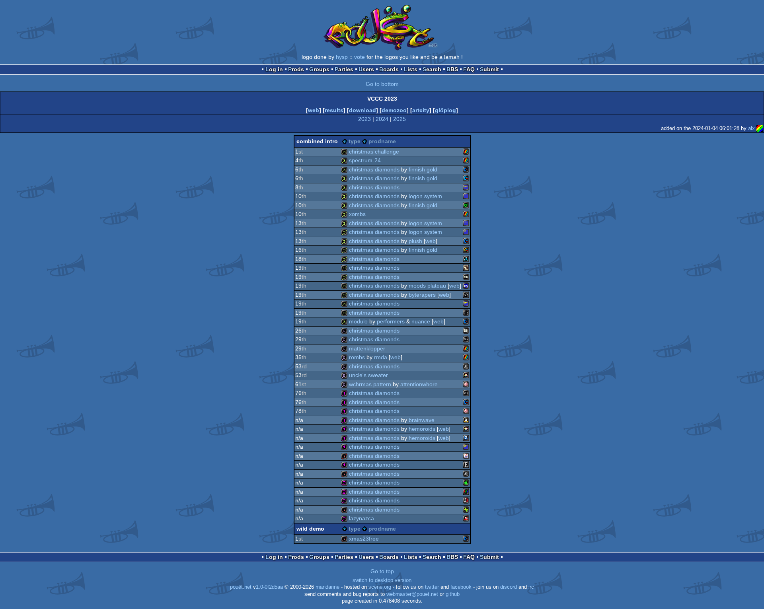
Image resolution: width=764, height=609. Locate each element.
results (334, 110)
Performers (391, 321)
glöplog (445, 110)
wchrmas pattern (370, 384)
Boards (389, 69)
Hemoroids (422, 429)
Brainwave (422, 420)
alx (751, 128)
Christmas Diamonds (374, 169)
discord (508, 587)
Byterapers (422, 295)
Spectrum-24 (365, 160)
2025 (399, 119)
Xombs (357, 214)
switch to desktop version (382, 580)
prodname (382, 141)
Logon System (425, 196)
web (313, 110)
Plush (415, 241)
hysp (342, 57)
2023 (364, 119)
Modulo (358, 321)
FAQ (469, 69)
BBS (452, 69)
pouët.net (240, 587)
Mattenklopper (367, 348)
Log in (274, 69)
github (453, 594)
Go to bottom (382, 84)
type (355, 141)
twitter (432, 587)
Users (366, 69)
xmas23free (364, 538)
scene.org (379, 587)
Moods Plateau (427, 285)
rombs (357, 357)
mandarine (327, 587)
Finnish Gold (423, 169)
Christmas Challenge (374, 151)
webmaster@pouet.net (412, 594)
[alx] (759, 128)
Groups (319, 69)
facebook (461, 587)
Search (432, 69)
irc (531, 587)
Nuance (420, 321)
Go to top (382, 571)
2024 (382, 119)
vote (359, 57)
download (362, 110)
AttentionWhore (419, 384)
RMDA (380, 357)
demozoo (394, 110)
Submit (489, 69)
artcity (420, 110)
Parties (344, 69)
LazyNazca (361, 518)
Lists (410, 69)
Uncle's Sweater (368, 375)
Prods (296, 69)
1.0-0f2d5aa (269, 587)
